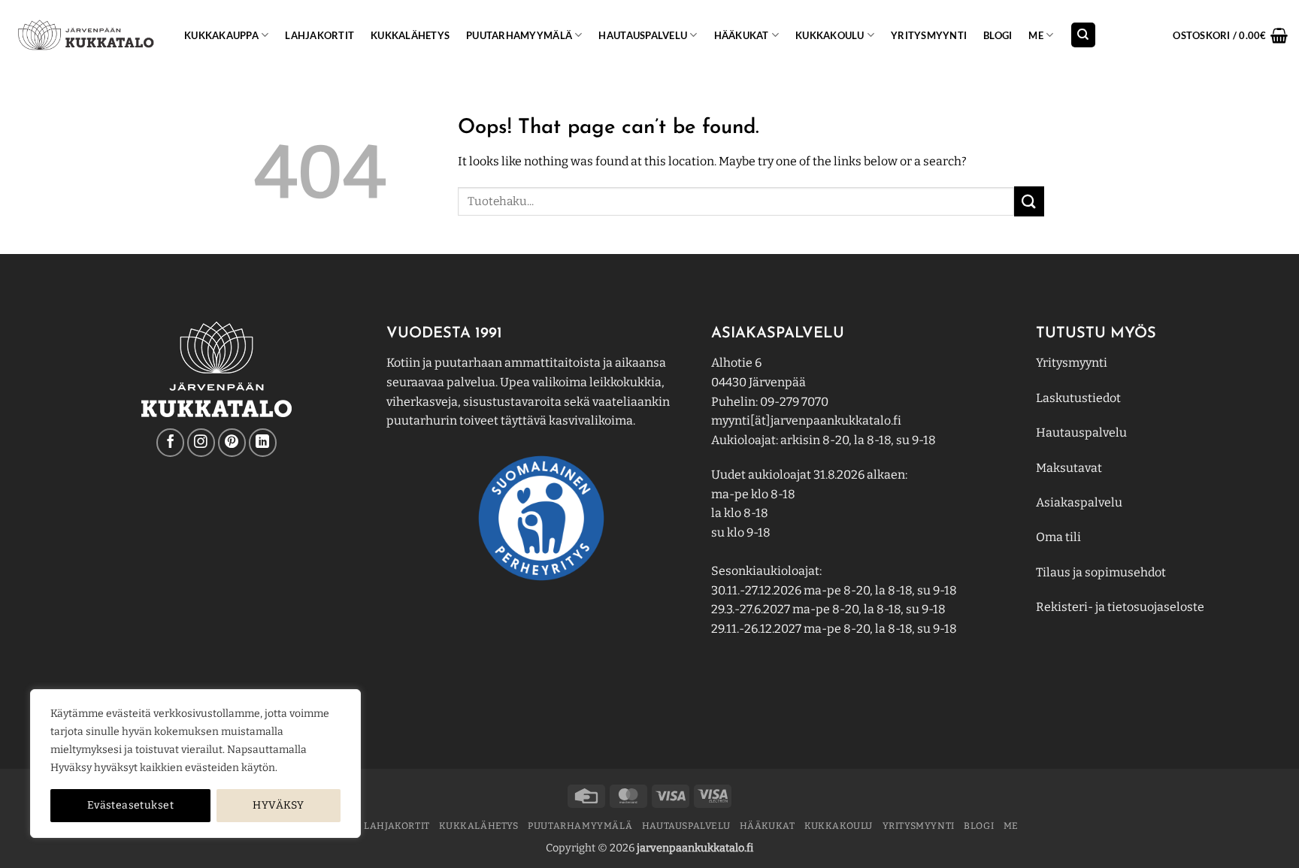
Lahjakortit (319, 35)
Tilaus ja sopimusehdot (1101, 572)
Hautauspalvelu (642, 35)
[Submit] (1029, 201)
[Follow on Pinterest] (232, 442)
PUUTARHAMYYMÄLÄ (519, 35)
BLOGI (997, 35)
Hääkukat (741, 35)
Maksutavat (1069, 468)
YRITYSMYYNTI (929, 35)
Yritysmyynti (1071, 362)
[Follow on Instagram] (201, 442)
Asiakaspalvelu (1079, 502)
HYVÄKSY (278, 805)
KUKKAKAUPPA (221, 35)
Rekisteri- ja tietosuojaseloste (1120, 607)
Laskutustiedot (1078, 398)
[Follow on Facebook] (170, 442)
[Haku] (1083, 35)
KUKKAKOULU (829, 35)
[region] (195, 763)
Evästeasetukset (130, 805)
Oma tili (1058, 537)
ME (1035, 35)
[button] (1230, 35)
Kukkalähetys (410, 35)
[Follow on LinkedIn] (263, 442)
